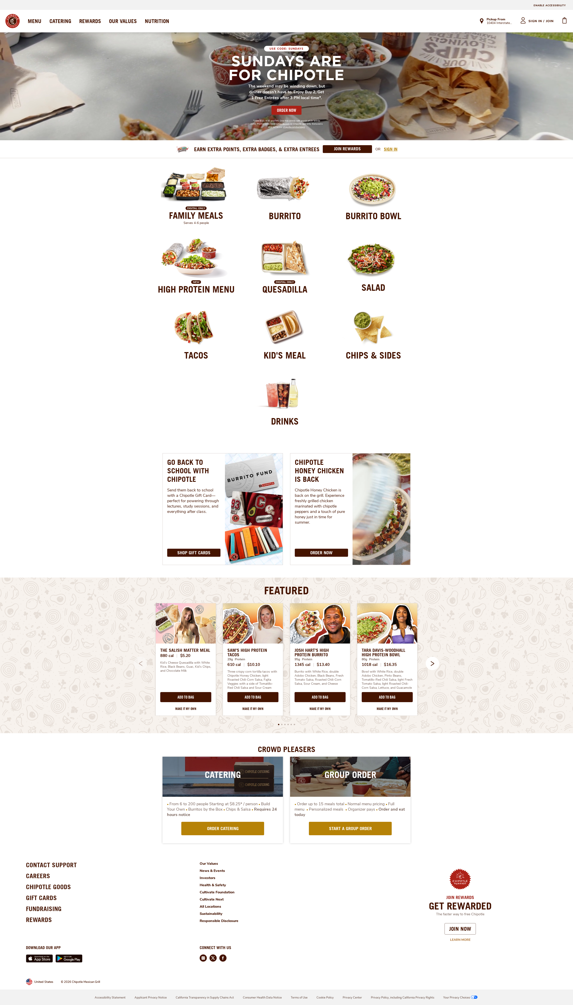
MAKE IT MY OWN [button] (185, 709)
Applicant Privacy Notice (151, 998)
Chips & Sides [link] (373, 355)
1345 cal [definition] (302, 664)
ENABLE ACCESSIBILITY (550, 5)
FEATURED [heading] (286, 590)
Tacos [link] (196, 355)
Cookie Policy (325, 998)
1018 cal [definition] (370, 664)
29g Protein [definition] (236, 659)
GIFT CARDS (41, 897)
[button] (432, 663)
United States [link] (43, 982)
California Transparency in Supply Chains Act (205, 998)
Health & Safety (213, 885)
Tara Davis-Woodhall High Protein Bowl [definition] (383, 652)
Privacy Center (352, 998)
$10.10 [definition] (253, 664)
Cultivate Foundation (217, 892)
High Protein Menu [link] (196, 289)
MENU (34, 21)
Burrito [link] (285, 215)
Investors (207, 877)
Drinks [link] (285, 421)
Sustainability (211, 913)
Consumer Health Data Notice (262, 998)
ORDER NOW (286, 110)
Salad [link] (373, 287)
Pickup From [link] (496, 19)
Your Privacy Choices (456, 998)
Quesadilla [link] (284, 289)
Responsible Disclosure (219, 920)
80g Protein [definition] (370, 659)
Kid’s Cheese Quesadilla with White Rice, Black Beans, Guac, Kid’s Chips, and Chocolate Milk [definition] (185, 667)
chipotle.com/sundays (294, 127)
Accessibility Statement (110, 998)
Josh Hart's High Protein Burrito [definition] (312, 652)
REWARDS (90, 21)
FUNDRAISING (44, 908)
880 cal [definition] (167, 655)
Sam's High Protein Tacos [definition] (247, 652)
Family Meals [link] (196, 215)
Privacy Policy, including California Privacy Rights (402, 998)
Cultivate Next (212, 899)
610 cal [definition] (234, 664)
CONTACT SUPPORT (51, 865)
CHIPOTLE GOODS (48, 886)
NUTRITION (157, 21)
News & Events (212, 870)
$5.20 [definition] (185, 655)
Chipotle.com (283, 123)
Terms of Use (299, 998)
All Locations (210, 906)
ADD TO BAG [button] (185, 697)
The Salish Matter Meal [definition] (185, 650)
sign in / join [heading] (541, 21)
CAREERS (38, 876)
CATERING (60, 21)
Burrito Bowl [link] (373, 215)
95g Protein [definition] (303, 659)
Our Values (209, 863)
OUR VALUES (123, 21)
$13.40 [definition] (323, 664)
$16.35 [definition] (390, 664)
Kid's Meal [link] (285, 355)
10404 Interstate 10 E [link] (499, 23)
